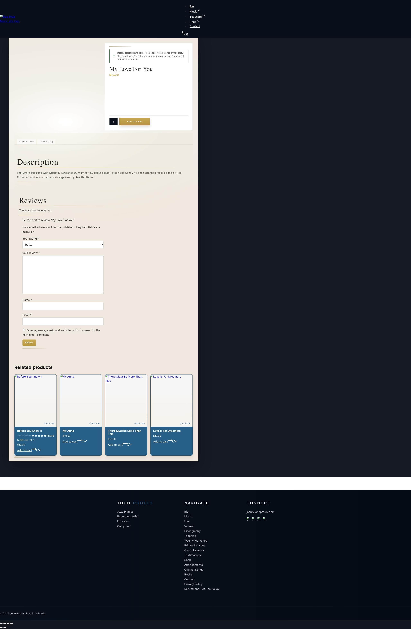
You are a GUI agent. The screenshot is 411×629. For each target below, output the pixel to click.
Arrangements (193, 564)
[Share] (8, 623)
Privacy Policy (193, 584)
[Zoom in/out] (1, 623)
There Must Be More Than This (124, 432)
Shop (187, 559)
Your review (31, 253)
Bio (192, 6)
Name (27, 300)
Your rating (30, 238)
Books (188, 574)
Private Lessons (194, 545)
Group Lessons (194, 550)
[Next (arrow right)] (4, 627)
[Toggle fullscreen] (4, 623)
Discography (192, 531)
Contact (195, 26)
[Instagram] (265, 519)
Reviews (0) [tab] (46, 141)
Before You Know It (29, 430)
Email (26, 315)
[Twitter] (254, 519)
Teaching (190, 535)
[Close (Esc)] (11, 623)
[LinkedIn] (259, 519)
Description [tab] (26, 141)
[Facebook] (248, 519)
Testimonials (192, 555)
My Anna (68, 430)
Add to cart (135, 121)
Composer (124, 526)
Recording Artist (127, 516)
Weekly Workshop (195, 540)
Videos (188, 526)
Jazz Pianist (125, 511)
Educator (123, 521)
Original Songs (193, 569)
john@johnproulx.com (260, 512)
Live (187, 521)
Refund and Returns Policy (201, 589)
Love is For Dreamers (167, 430)
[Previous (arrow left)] (1, 627)
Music (188, 516)
